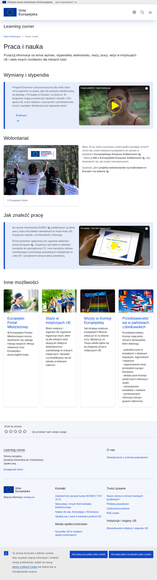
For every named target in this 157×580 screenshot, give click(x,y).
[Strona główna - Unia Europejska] (21, 12)
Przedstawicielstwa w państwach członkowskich (135, 322)
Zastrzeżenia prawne (118, 508)
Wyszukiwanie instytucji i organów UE (127, 528)
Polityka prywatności (118, 504)
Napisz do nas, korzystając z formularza (76, 512)
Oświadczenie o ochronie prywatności (127, 457)
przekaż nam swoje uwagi (51, 431)
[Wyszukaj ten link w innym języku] (139, 154)
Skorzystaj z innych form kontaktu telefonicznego (73, 506)
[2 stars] (8, 431)
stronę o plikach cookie (25, 567)
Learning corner (14, 450)
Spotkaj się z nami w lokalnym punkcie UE (78, 516)
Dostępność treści (13, 469)
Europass (24, 244)
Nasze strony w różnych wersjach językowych (125, 498)
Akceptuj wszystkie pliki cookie (88, 554)
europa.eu (29, 497)
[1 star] (6, 431)
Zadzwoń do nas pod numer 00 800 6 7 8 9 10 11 (78, 498)
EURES (42, 227)
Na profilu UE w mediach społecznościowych (68, 533)
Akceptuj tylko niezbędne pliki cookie (131, 554)
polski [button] (134, 12)
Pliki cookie (113, 513)
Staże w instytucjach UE (58, 320)
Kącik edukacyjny (12, 36)
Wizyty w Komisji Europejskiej (97, 320)
